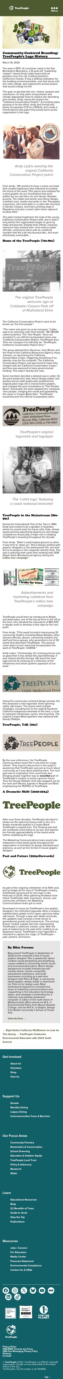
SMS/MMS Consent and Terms (18, 1349)
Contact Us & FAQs (21, 1270)
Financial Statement (22, 1261)
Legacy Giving (18, 1111)
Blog (13, 1204)
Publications (17, 1221)
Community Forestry (22, 1142)
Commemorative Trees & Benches (30, 1116)
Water (13, 1173)
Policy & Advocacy (21, 1164)
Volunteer (16, 1068)
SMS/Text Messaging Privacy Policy (20, 1351)
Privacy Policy (9, 1346)
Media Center (18, 1256)
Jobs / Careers (18, 1248)
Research (15, 1169)
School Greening (20, 1151)
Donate (14, 1103)
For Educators (18, 1252)
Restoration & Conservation (26, 1147)
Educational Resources (23, 1199)
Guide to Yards (18, 1212)
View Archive (17, 1018)
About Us (15, 1063)
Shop (13, 1072)
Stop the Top (17, 1217)
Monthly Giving (19, 1107)
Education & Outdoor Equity (26, 1155)
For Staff (7, 1356)
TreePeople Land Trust (23, 1160)
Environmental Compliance (26, 1265)
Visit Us (14, 1076)
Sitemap (7, 1353)
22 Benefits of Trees (22, 1208)
